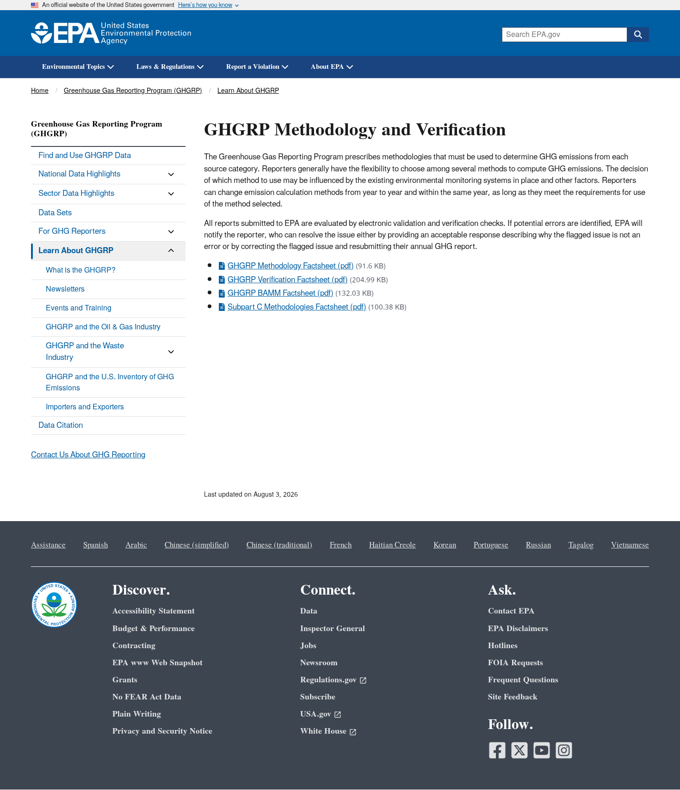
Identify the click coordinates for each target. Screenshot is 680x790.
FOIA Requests (515, 663)
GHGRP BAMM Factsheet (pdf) (281, 293)
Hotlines (503, 645)
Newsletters (65, 289)
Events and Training (78, 308)
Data (308, 611)
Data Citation (60, 425)
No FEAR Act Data (146, 697)
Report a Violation (252, 67)
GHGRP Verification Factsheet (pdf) (288, 280)
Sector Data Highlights (76, 193)
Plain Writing (136, 714)
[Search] (638, 34)
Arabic (136, 545)
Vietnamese (630, 545)
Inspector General (332, 628)
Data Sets (55, 213)
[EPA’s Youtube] (541, 750)
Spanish (95, 545)
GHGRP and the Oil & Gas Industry (103, 327)
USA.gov (315, 714)
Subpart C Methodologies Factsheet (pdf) (297, 307)
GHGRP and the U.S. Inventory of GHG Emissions (110, 382)
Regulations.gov (328, 680)
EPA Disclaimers (518, 628)
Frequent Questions (523, 680)
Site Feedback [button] (513, 697)
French (341, 545)
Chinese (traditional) (279, 545)
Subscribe (317, 697)
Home (40, 90)
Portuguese (491, 545)
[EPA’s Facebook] (497, 750)
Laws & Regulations (165, 67)
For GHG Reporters (71, 231)
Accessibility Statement (153, 611)
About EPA (327, 67)
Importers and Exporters (85, 407)
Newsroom (319, 663)
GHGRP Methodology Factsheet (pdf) (291, 266)
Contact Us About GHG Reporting (88, 455)
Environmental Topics (73, 67)
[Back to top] (654, 764)
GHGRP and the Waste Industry (85, 352)
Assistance (48, 545)
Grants (124, 680)
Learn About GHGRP (248, 90)
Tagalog (581, 545)
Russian (538, 545)
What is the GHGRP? (81, 270)
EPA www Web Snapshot (157, 663)
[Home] (111, 33)
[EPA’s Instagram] (564, 750)
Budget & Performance (153, 628)
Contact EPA (511, 611)
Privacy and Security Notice (162, 731)
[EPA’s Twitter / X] (519, 750)
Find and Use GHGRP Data (84, 155)
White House (323, 731)
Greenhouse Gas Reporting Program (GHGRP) (133, 90)
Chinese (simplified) (197, 545)
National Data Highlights (79, 174)
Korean (444, 545)
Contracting (133, 645)
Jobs (308, 645)
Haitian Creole (392, 545)
